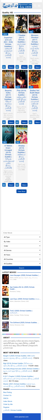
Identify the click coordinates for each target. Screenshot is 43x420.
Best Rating (7, 392)
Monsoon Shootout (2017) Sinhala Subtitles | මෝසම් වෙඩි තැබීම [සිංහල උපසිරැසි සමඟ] (34, 45)
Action (12, 277)
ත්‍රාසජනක (20, 58)
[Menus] (39, 5)
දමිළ (24, 58)
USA (24, 112)
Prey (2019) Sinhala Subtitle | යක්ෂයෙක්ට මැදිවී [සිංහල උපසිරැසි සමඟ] (21, 97)
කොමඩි (10, 113)
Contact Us (7, 395)
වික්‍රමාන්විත (21, 110)
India (21, 61)
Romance (13, 291)
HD (18, 32)
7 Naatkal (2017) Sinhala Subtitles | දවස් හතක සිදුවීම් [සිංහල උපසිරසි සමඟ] (21, 44)
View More (21, 191)
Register (6, 407)
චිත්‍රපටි (21, 56)
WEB (5, 34)
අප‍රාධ (37, 58)
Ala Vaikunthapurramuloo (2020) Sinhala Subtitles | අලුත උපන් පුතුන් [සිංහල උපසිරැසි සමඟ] (21, 369)
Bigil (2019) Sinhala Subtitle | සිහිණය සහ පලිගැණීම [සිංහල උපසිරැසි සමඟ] (18, 364)
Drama (16, 277)
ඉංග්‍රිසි (19, 108)
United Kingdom (8, 179)
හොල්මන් (10, 117)
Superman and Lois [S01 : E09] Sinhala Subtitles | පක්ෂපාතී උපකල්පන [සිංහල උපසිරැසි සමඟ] (8, 47)
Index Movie (7, 401)
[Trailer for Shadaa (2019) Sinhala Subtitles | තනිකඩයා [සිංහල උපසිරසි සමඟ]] (17, 185)
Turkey (18, 291)
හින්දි (33, 63)
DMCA (5, 398)
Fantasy (16, 315)
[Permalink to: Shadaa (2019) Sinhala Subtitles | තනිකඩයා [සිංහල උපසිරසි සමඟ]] (21, 134)
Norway (26, 315)
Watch (11, 67)
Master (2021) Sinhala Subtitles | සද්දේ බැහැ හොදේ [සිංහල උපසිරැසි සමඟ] (19, 385)
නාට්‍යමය (19, 59)
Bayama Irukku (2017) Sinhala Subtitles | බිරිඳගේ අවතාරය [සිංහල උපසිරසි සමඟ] (8, 100)
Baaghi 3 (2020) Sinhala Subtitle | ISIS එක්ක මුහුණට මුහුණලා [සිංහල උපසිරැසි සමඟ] (19, 356)
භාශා (24, 59)
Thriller (22, 315)
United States (8, 181)
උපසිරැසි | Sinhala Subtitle (12, 410)
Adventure (17, 301)
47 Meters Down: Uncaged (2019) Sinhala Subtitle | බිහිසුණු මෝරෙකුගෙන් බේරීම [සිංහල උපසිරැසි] (8, 156)
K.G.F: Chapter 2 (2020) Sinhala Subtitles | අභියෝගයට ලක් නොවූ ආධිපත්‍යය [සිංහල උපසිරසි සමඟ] (21, 378)
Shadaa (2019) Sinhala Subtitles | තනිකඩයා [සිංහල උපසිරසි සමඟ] (21, 153)
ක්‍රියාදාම (34, 60)
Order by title (8, 404)
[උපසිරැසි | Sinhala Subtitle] (17, 5)
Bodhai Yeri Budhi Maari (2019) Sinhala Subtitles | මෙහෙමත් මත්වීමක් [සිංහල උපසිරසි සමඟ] (34, 100)
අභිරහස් (23, 107)
